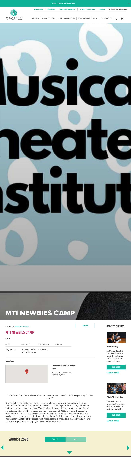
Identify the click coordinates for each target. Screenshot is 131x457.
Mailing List (113, 9)
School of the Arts (87, 9)
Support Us (106, 18)
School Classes (48, 18)
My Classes (122, 9)
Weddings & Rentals (67, 9)
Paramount (38, 9)
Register (116, 367)
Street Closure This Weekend (63, 3)
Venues (102, 9)
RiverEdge (51, 9)
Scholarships (84, 18)
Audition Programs (67, 18)
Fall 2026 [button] (35, 18)
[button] (26, 371)
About (95, 18)
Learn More (113, 373)
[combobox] (85, 325)
